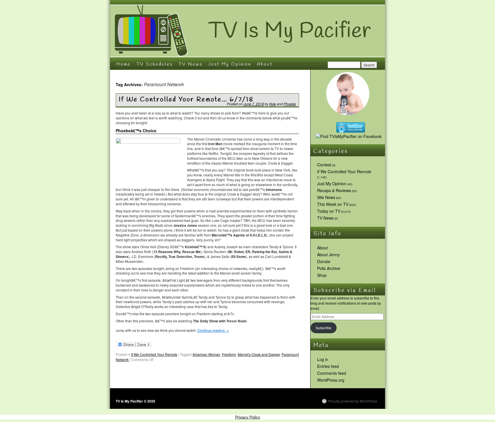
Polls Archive (328, 268)
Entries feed (328, 366)
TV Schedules (154, 64)
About (265, 64)
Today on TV (328, 211)
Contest (324, 164)
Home (123, 64)
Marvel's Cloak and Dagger (259, 354)
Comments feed (331, 373)
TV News (190, 64)
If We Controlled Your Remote (154, 354)
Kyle (272, 103)
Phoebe (290, 103)
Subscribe (323, 327)
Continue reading (213, 330)
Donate (323, 261)
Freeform (229, 354)
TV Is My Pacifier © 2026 (135, 401)
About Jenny (328, 254)
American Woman (206, 354)
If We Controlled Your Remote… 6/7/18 (186, 99)
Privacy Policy (247, 417)
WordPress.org (330, 380)
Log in (322, 359)
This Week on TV (332, 204)
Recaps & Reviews (334, 190)
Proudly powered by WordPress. (353, 401)
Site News (326, 197)
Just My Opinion (229, 64)
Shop (322, 275)
